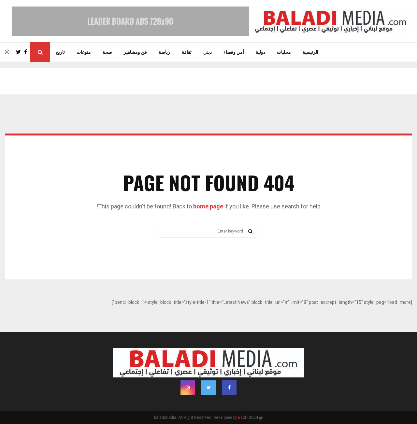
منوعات (84, 52)
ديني (207, 52)
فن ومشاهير (135, 52)
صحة (107, 52)
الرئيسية (310, 52)
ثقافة (187, 52)
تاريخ (60, 52)
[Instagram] (9, 52)
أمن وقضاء (233, 52)
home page (208, 206)
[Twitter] (20, 52)
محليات (284, 52)
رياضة (164, 52)
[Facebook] (27, 52)
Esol (242, 417)
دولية (260, 52)
